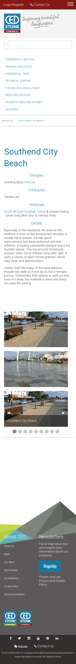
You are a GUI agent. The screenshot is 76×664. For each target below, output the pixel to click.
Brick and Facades (17, 95)
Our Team (9, 562)
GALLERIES (11, 109)
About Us (9, 546)
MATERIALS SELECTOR (18, 66)
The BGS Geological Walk (22, 88)
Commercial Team (17, 73)
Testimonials (10, 570)
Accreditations (11, 578)
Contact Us (41, 5)
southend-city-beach (31, 121)
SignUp (50, 566)
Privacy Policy (11, 586)
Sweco (29, 182)
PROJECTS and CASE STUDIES (23, 102)
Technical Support (18, 80)
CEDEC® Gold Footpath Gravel (25, 211)
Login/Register (13, 5)
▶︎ (65, 413)
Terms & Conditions (14, 594)
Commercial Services (19, 59)
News (7, 554)
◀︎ (10, 413)
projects (7, 121)
